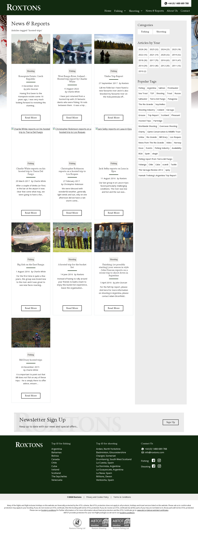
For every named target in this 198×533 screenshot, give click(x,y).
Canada (55, 459)
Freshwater (173, 88)
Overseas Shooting (168, 126)
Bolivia (55, 455)
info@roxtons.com (154, 452)
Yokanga (142, 164)
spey (167, 169)
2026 (142, 49)
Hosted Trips (144, 120)
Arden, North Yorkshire (108, 448)
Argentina (151, 88)
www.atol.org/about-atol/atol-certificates (152, 510)
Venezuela (56, 479)
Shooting (134, 11)
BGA (140, 153)
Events (149, 148)
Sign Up (170, 422)
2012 (165, 65)
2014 (142, 65)
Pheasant (175, 115)
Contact (185, 11)
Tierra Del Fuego (157, 98)
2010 (142, 71)
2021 (154, 54)
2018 (142, 60)
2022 (142, 54)
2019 (176, 54)
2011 (176, 65)
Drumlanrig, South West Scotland (114, 459)
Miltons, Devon (104, 476)
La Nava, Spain (104, 473)
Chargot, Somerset (106, 455)
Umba (141, 137)
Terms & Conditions (122, 497)
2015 (176, 60)
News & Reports (155, 11)
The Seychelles (59, 476)
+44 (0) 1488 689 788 (156, 448)
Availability (176, 148)
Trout (169, 93)
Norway (177, 142)
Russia (178, 93)
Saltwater (142, 98)
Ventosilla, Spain (105, 479)
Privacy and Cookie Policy (97, 497)
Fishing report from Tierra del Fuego (155, 159)
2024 (165, 49)
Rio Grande (151, 137)
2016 (165, 60)
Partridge (157, 120)
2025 (154, 49)
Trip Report (153, 115)
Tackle (174, 164)
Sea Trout (143, 93)
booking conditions (48, 510)
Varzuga (170, 109)
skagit (155, 153)
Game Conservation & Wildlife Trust (163, 131)
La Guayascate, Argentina (109, 469)
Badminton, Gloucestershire (111, 452)
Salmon (162, 88)
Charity (141, 131)
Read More (31, 117)
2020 (165, 54)
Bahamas (56, 452)
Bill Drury (163, 137)
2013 (154, 65)
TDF (152, 93)
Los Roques (175, 137)
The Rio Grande (145, 104)
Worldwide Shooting (147, 126)
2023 (176, 49)
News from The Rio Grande (151, 142)
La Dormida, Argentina (108, 466)
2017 (154, 60)
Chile (151, 164)
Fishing (118, 11)
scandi (165, 164)
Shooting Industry (146, 109)
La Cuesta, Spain (105, 462)
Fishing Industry (162, 148)
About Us (172, 11)
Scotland (165, 115)
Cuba (157, 164)
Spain (147, 153)
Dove (140, 148)
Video (169, 142)
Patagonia (172, 98)
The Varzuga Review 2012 (150, 169)
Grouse (141, 115)
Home (108, 11)
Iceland (160, 109)
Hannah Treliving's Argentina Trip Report (157, 175)
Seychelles (160, 104)
